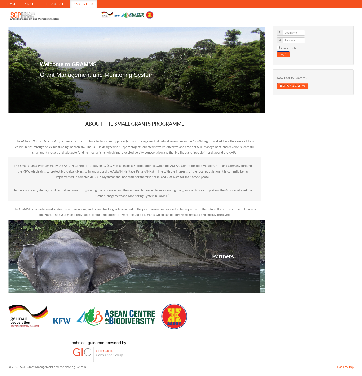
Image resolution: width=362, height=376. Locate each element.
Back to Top (345, 367)
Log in (283, 54)
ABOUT (31, 4)
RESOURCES (55, 4)
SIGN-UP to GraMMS (293, 86)
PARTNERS (84, 4)
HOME (12, 4)
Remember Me (289, 48)
